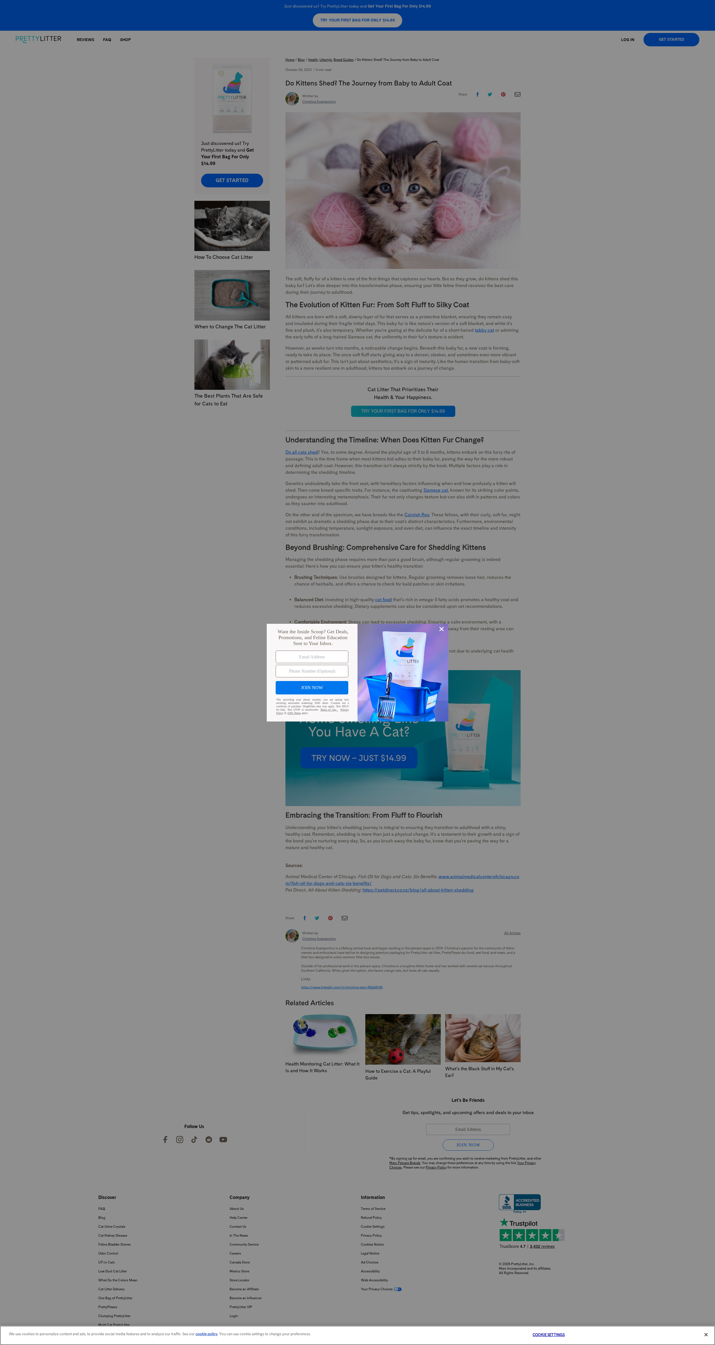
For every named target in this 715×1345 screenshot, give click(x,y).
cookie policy (207, 1334)
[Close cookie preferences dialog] (706, 1335)
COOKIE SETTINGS (549, 1335)
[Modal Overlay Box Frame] (357, 673)
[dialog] (357, 673)
